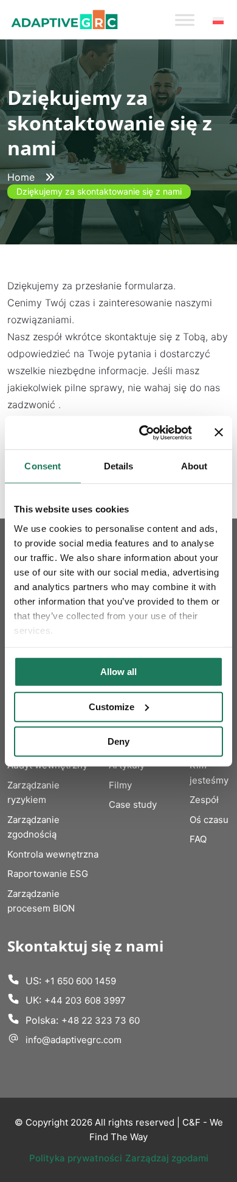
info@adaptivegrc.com (74, 1040)
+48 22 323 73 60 (100, 1020)
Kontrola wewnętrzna (52, 854)
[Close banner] (219, 432)
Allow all (118, 672)
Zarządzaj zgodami (166, 1158)
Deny (118, 741)
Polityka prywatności (75, 1158)
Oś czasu (209, 819)
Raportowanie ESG (47, 873)
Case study (133, 804)
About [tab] (194, 466)
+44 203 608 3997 (85, 1000)
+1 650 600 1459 (80, 981)
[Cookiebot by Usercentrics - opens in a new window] (143, 432)
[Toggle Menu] (184, 19)
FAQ (198, 839)
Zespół (204, 799)
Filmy (120, 785)
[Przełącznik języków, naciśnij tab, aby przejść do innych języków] (218, 20)
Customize (111, 706)
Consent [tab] (42, 466)
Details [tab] (119, 466)
